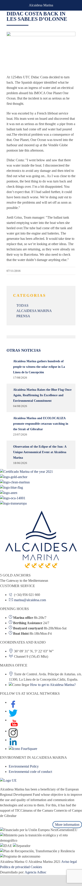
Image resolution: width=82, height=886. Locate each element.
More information (67, 824)
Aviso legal (69, 861)
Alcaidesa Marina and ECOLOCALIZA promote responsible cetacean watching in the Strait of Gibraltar (40, 424)
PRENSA (23, 316)
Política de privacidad (15, 867)
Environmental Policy (24, 766)
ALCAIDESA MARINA (34, 311)
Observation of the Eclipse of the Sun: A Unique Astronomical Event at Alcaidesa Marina (39, 452)
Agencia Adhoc (35, 872)
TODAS (22, 305)
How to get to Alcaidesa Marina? (53, 685)
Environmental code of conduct (30, 771)
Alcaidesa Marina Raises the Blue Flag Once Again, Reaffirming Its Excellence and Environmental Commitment (42, 395)
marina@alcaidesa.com (30, 600)
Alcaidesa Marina (41, 5)
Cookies (36, 867)
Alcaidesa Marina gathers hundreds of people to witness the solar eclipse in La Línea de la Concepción (39, 367)
